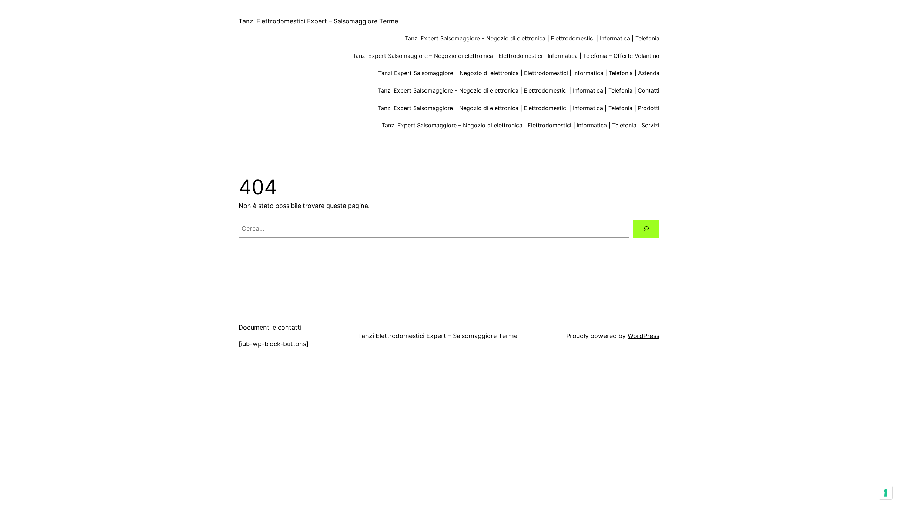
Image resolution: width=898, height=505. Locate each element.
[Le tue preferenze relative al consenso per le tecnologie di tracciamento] (885, 492)
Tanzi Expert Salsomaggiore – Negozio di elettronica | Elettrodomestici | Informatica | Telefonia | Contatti (518, 90)
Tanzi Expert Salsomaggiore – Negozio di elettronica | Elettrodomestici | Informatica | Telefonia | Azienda (518, 72)
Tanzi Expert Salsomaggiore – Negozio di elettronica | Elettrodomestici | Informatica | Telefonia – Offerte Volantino (506, 55)
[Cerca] (646, 229)
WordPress (643, 335)
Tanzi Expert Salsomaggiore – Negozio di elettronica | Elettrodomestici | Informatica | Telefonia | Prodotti (518, 108)
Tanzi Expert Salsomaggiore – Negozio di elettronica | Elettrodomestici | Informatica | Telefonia (532, 38)
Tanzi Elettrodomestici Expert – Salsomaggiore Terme (318, 21)
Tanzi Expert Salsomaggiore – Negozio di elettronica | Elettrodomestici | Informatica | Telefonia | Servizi (520, 125)
